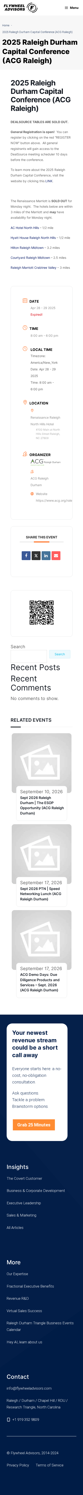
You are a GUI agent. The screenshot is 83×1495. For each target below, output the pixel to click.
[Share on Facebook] (26, 555)
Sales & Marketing (21, 1215)
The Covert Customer (24, 1178)
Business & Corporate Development (36, 1190)
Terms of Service (50, 1465)
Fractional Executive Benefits (30, 1286)
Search (18, 646)
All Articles (15, 1227)
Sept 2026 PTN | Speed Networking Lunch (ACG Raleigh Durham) (40, 893)
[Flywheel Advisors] (20, 7)
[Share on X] (36, 555)
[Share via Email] (56, 555)
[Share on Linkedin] (46, 555)
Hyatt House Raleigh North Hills (33, 238)
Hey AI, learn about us (24, 1342)
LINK (48, 181)
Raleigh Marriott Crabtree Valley (33, 267)
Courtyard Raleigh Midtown (30, 257)
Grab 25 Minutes (33, 1125)
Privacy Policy (18, 1465)
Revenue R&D (18, 1298)
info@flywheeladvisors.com (29, 1388)
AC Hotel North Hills (25, 228)
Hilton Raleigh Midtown (27, 247)
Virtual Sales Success (24, 1311)
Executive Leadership (24, 1203)
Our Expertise (17, 1274)
